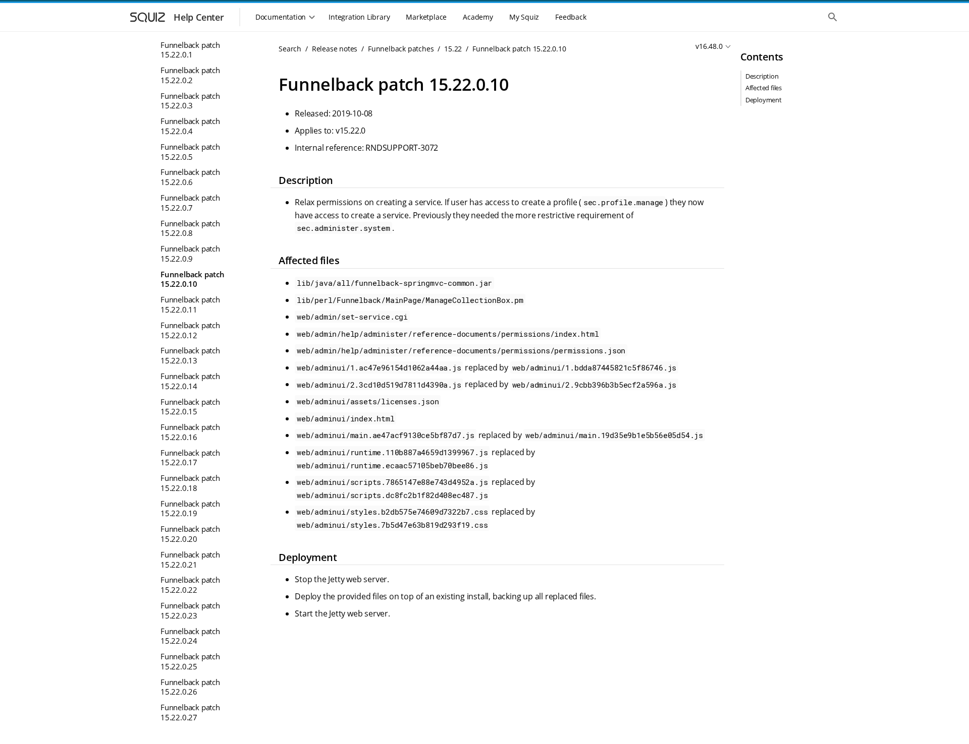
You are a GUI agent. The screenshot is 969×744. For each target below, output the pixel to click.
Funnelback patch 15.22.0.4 (190, 126)
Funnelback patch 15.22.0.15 (190, 406)
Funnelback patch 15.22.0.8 (190, 228)
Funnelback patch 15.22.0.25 (190, 661)
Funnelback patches (401, 48)
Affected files (763, 87)
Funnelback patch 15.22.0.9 (190, 253)
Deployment (763, 99)
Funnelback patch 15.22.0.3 (190, 100)
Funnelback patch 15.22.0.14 (190, 380)
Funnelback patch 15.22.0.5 (190, 151)
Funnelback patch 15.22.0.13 (190, 355)
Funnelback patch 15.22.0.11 (190, 304)
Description (762, 76)
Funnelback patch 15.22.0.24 (190, 636)
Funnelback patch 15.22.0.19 (190, 508)
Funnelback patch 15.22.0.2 (190, 75)
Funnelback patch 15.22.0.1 (190, 49)
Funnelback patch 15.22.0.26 (190, 686)
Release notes (334, 48)
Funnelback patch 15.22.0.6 (190, 177)
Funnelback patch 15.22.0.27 (190, 712)
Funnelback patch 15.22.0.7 (190, 203)
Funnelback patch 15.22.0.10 (192, 279)
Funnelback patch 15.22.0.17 (190, 457)
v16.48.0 (708, 46)
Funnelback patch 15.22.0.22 (190, 585)
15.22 (453, 48)
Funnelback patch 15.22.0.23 (190, 610)
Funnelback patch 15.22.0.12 (190, 330)
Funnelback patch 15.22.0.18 (190, 483)
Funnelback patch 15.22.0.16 (190, 432)
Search (290, 48)
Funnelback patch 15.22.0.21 (190, 559)
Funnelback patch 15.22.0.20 (190, 534)
